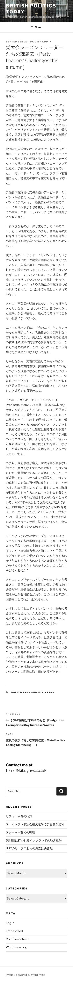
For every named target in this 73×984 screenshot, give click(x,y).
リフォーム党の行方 (19, 816)
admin (47, 41)
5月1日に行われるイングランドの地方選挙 (34, 840)
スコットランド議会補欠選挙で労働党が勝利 (35, 824)
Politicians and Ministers (33, 692)
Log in (10, 923)
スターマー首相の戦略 (20, 832)
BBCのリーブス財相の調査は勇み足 (29, 848)
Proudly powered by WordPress (25, 974)
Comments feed (17, 939)
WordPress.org (16, 947)
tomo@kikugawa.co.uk (26, 770)
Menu (38, 27)
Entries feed (14, 931)
